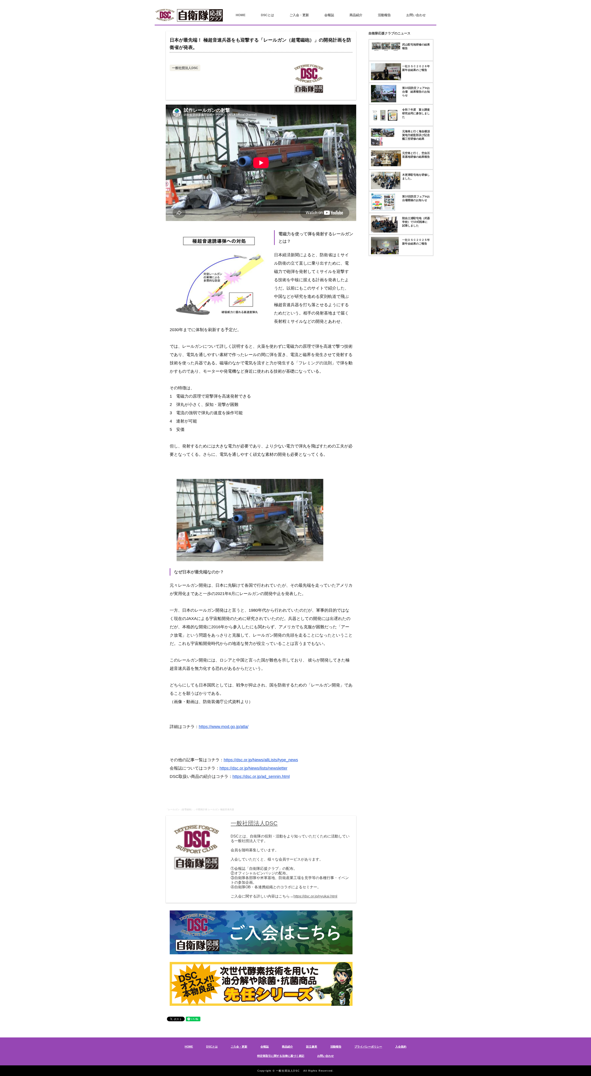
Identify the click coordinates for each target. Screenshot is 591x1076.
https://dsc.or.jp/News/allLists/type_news (261, 760)
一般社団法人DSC (185, 68)
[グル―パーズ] (570, 3)
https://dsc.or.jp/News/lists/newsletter (253, 768)
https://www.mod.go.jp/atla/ (223, 726)
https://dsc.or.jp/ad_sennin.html (261, 776)
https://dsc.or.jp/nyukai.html (315, 896)
